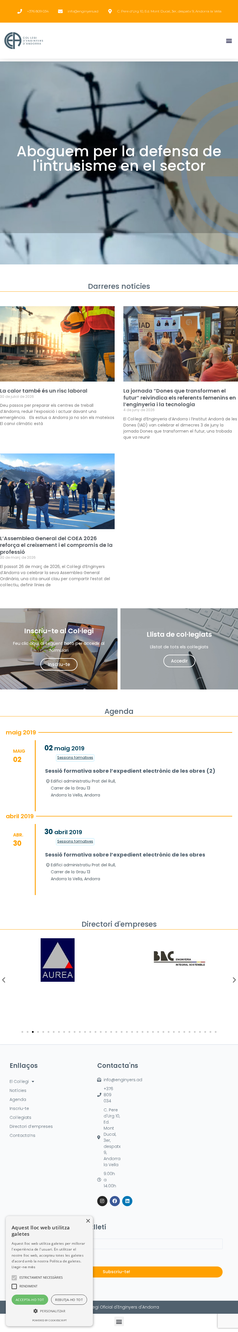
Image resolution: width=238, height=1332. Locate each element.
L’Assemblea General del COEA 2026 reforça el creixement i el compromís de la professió (56, 545)
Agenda (18, 1099)
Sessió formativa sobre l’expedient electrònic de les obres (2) (130, 770)
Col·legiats (20, 1117)
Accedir (179, 661)
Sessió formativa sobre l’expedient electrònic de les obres (125, 854)
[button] (229, 41)
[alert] (49, 1271)
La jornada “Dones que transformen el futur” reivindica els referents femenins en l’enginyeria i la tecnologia (179, 397)
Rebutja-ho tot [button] (69, 1299)
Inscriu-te (59, 664)
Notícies (18, 1090)
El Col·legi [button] (19, 1081)
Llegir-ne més (23, 1267)
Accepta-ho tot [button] (30, 1299)
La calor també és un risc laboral (43, 390)
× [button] (88, 1221)
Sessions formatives (75, 757)
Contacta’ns (22, 1135)
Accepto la (49, 1258)
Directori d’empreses (31, 1126)
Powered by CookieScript (49, 1320)
